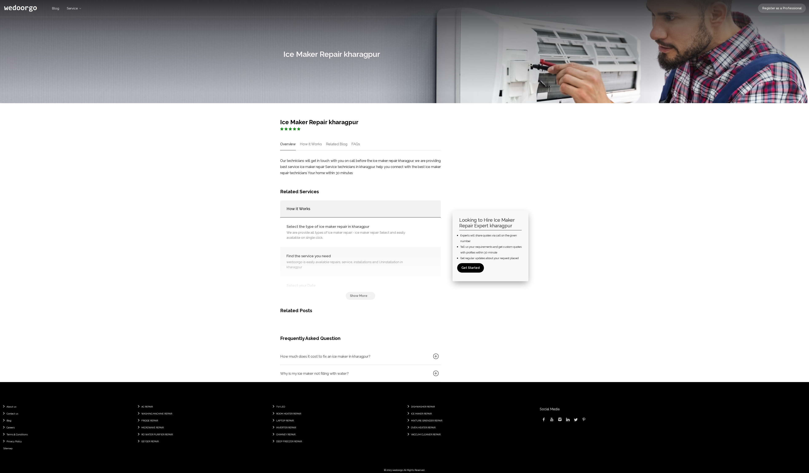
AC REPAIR (147, 406)
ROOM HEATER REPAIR (288, 413)
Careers (11, 427)
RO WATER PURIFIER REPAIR (157, 434)
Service (72, 8)
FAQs (355, 144)
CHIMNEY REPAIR (285, 434)
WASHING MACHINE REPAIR (156, 413)
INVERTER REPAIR (286, 427)
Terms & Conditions (17, 434)
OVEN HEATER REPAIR (423, 427)
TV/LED (280, 406)
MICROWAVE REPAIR (152, 427)
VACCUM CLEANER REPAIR (426, 434)
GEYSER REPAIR (150, 441)
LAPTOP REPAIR (285, 420)
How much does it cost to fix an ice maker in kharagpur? (325, 356)
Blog (55, 8)
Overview (288, 144)
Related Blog (336, 144)
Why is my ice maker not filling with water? (314, 373)
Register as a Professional (782, 8)
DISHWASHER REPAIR (423, 406)
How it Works (311, 144)
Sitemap (7, 448)
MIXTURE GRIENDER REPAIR (426, 420)
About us (11, 406)
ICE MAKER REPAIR (421, 413)
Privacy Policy (14, 441)
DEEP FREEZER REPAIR (289, 441)
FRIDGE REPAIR (149, 420)
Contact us (12, 413)
